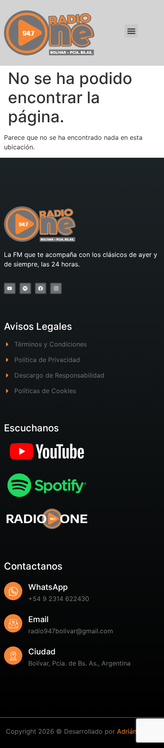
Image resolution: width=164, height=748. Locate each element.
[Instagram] (56, 288)
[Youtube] (10, 288)
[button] (131, 30)
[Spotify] (25, 288)
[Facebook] (41, 288)
